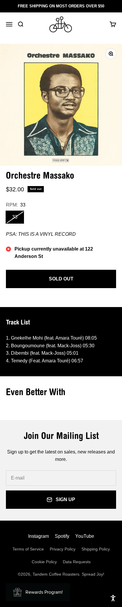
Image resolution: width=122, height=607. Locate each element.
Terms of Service (28, 549)
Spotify (62, 536)
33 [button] (14, 216)
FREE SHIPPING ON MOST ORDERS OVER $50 (61, 6)
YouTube (84, 536)
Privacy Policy (63, 549)
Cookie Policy (44, 561)
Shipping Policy (95, 549)
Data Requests (77, 561)
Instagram (38, 536)
